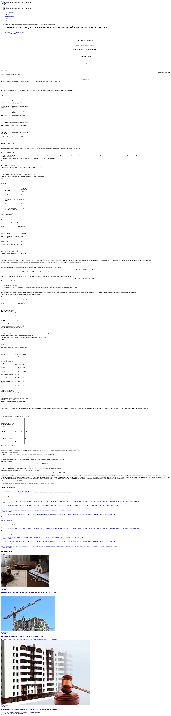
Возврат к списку (7, 32)
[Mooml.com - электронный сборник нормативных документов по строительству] (5, 1)
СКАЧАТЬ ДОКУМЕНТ (19, 32)
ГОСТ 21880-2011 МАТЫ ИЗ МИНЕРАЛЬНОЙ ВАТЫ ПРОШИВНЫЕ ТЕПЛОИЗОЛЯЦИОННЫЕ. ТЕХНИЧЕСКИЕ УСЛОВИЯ (41, 492)
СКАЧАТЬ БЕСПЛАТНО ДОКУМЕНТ (23, 491)
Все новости (3, 554)
